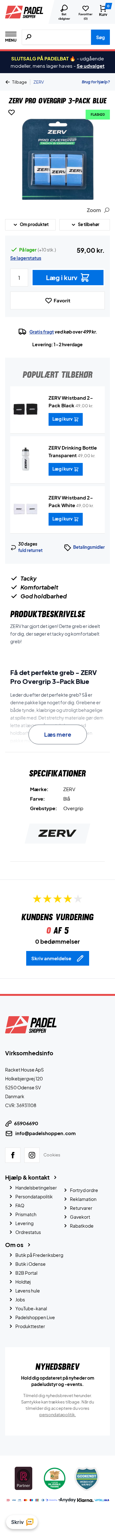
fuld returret (30, 550)
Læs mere (57, 734)
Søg (100, 37)
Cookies (51, 1154)
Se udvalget (90, 66)
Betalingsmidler (89, 547)
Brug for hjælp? (96, 81)
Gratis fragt (41, 331)
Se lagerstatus (25, 258)
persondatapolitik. (57, 1414)
